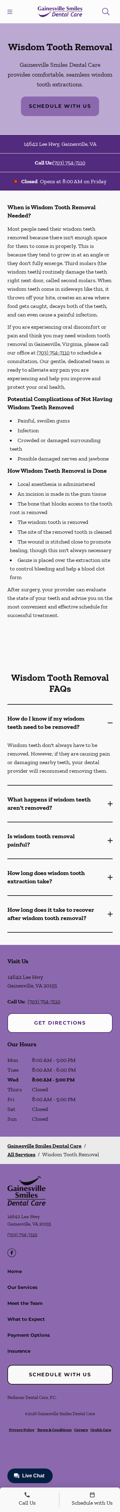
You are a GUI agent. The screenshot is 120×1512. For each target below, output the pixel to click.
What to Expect (26, 1319)
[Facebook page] (11, 1253)
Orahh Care (100, 1429)
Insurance (18, 1351)
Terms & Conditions (54, 1429)
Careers (81, 1429)
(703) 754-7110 (69, 162)
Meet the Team (25, 1303)
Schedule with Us (60, 106)
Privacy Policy (21, 1429)
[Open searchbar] (106, 11)
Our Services (22, 1287)
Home (14, 1271)
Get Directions (60, 1023)
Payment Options (28, 1335)
